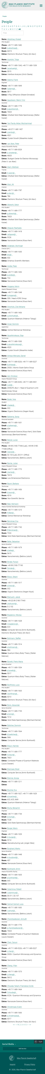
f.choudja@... (12, 992)
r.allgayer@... (12, 234)
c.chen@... (11, 951)
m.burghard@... (13, 857)
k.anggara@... (12, 295)
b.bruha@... (11, 817)
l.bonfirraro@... (12, 694)
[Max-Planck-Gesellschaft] (13, 1058)
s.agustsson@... (13, 109)
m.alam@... (11, 173)
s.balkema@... (12, 426)
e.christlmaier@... (13, 1016)
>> (30, 1025)
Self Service (22, 1048)
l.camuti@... (11, 911)
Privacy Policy (29, 1064)
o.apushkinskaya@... (15, 344)
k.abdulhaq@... (13, 48)
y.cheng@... (11, 974)
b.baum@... (11, 492)
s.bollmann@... (13, 647)
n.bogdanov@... (13, 624)
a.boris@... (11, 714)
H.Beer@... (11, 513)
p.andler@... (11, 275)
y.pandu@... (11, 132)
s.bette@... (11, 550)
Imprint (12, 1064)
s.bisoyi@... (11, 586)
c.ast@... (10, 385)
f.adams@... (11, 89)
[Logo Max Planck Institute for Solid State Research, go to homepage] (18, 5)
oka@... (10, 255)
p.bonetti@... (12, 670)
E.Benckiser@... (13, 530)
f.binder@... (11, 568)
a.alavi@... (11, 193)
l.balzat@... (11, 452)
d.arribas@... (12, 365)
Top (40, 1042)
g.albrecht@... (12, 214)
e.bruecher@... (12, 797)
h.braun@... (11, 755)
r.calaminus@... (13, 893)
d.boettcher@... (13, 734)
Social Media (8, 1044)
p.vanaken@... (12, 153)
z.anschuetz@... (13, 316)
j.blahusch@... (12, 604)
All (20, 29)
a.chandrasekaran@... (15, 928)
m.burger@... (12, 837)
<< (14, 1025)
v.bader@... (11, 405)
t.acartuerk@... (12, 68)
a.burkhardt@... (13, 878)
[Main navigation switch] (41, 5)
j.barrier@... (11, 472)
